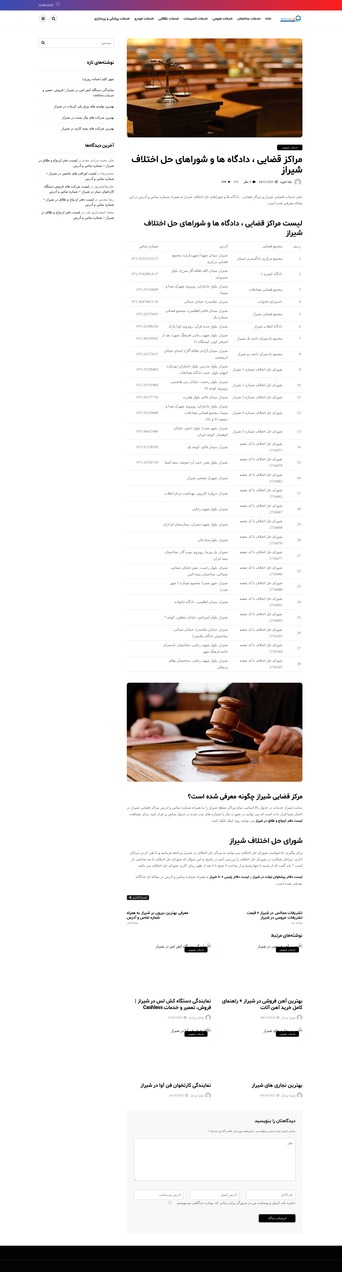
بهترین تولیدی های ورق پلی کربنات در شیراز (84, 106)
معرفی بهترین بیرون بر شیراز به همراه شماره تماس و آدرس (157, 917)
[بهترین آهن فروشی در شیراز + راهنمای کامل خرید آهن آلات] (260, 967)
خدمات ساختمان (249, 18)
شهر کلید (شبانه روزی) (98, 79)
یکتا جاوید (286, 182)
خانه (268, 18)
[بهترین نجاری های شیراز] (260, 1052)
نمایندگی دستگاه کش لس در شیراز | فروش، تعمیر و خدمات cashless (173, 1004)
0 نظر (247, 182)
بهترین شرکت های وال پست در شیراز (88, 117)
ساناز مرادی (196, 1017)
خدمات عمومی (223, 18)
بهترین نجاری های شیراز (277, 1085)
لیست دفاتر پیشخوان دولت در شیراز (277, 877)
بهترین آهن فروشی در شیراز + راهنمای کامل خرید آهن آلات (262, 1004)
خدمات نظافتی (168, 18)
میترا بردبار (288, 1017)
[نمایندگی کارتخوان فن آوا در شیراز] (169, 1052)
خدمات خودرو (144, 18)
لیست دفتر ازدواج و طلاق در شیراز (279, 821)
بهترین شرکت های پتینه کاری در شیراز (88, 128)
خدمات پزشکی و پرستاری (112, 18)
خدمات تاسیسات (196, 18)
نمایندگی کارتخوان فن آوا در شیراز (176, 1085)
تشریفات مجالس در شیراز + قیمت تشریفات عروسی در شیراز (274, 917)
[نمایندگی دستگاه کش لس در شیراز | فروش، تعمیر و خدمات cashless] (169, 967)
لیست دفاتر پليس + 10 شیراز (229, 877)
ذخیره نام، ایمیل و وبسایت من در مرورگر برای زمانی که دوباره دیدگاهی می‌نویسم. (235, 1203)
